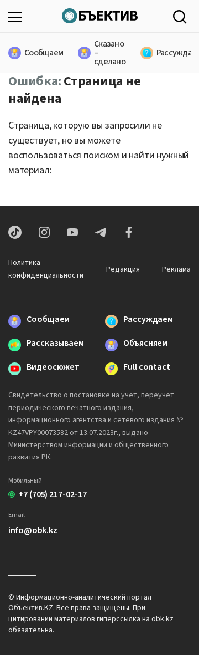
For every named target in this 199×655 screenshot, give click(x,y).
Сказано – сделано (103, 52)
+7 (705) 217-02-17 (52, 494)
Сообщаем (37, 53)
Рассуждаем (172, 53)
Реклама (176, 269)
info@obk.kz (32, 530)
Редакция (123, 269)
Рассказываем (55, 344)
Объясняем (145, 344)
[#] (100, 14)
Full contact (146, 367)
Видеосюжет (53, 367)
